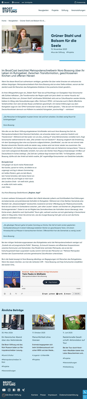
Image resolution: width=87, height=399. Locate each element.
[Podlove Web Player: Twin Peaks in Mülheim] (43, 282)
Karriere (34, 395)
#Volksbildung (68, 367)
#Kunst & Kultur (8, 355)
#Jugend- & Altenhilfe (40, 355)
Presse (43, 395)
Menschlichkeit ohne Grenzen (41, 338)
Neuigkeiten (43, 10)
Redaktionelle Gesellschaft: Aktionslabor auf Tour (74, 340)
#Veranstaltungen (9, 371)
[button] (3, 395)
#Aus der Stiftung (58, 52)
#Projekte (70, 52)
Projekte (55, 10)
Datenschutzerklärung (68, 395)
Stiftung (65, 10)
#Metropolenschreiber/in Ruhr (11, 361)
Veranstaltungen (78, 10)
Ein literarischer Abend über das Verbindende (12, 338)
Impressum (52, 395)
